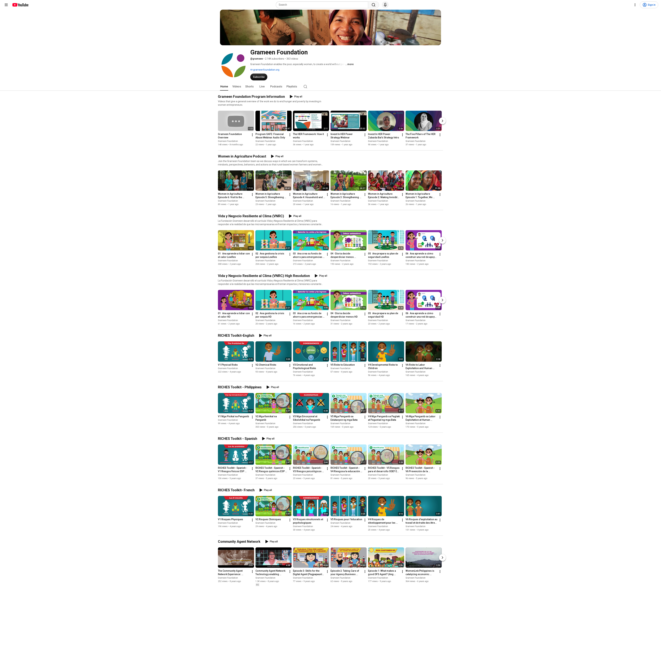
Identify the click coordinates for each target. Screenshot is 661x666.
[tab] (224, 86)
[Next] (442, 120)
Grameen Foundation (228, 141)
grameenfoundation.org (266, 69)
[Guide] (6, 5)
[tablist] (330, 86)
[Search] (373, 4)
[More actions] (252, 134)
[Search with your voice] (385, 4)
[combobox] (323, 5)
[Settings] (635, 5)
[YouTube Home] (20, 5)
